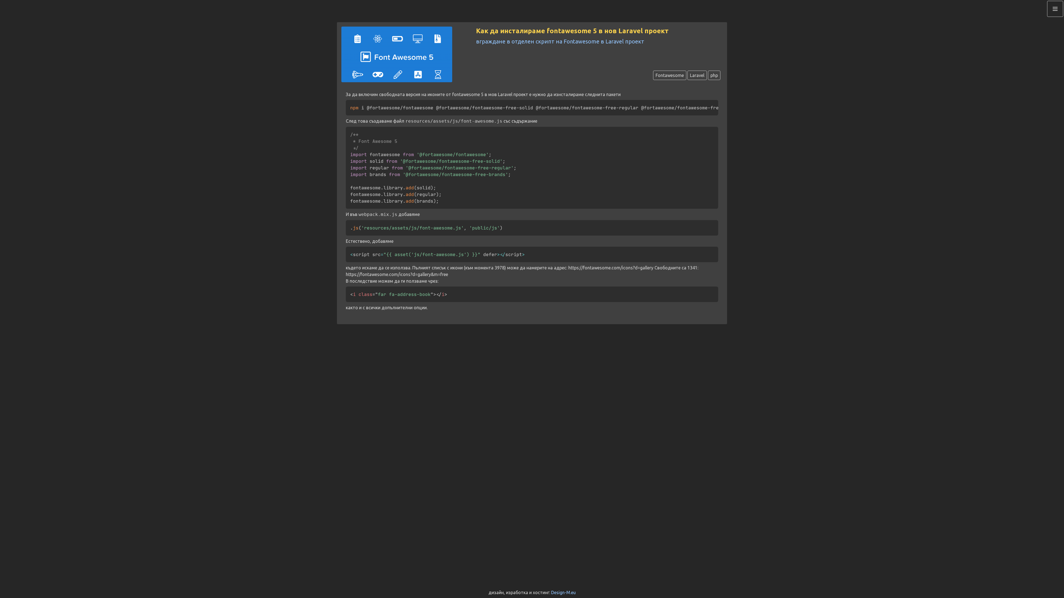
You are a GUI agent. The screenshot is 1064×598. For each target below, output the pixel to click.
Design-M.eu (563, 592)
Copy (708, 105)
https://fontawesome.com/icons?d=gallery (610, 267)
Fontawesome (670, 75)
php (714, 75)
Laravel (697, 75)
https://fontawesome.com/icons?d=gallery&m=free (397, 274)
